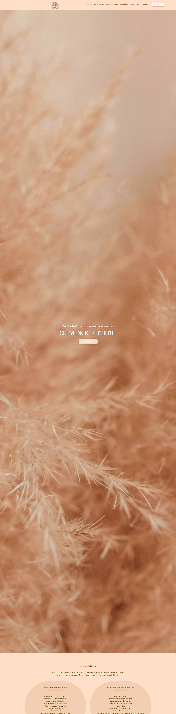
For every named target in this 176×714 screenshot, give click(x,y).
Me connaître (99, 5)
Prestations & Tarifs (127, 5)
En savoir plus (88, 341)
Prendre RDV (158, 4)
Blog (138, 5)
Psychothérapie (112, 5)
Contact (145, 5)
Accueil (89, 5)
